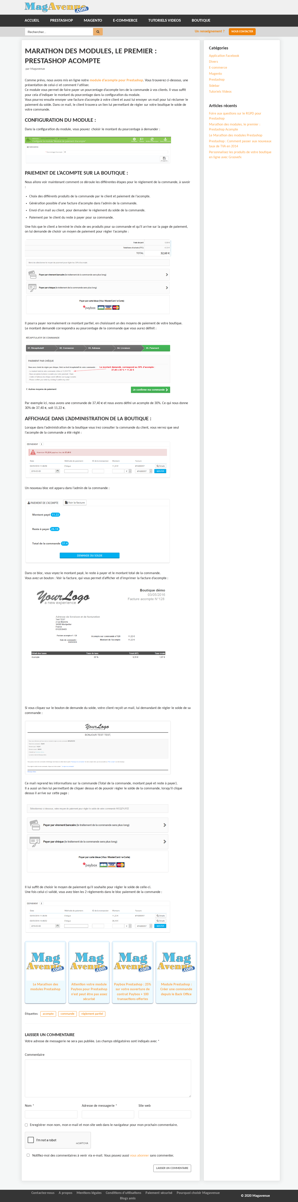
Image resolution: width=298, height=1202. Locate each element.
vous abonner (139, 1155)
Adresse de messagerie (99, 1106)
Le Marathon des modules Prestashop (235, 135)
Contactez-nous (42, 1193)
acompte (48, 1014)
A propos (65, 1193)
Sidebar (214, 86)
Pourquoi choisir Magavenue (198, 1193)
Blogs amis (127, 1198)
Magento (93, 21)
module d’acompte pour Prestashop (116, 80)
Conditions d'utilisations (123, 1193)
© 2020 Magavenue (255, 1196)
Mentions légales (89, 1193)
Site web (145, 1106)
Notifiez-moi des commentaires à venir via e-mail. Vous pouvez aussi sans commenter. (102, 1155)
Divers (213, 62)
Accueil (32, 21)
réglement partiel (92, 1014)
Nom (29, 1106)
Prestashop (61, 21)
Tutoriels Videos (164, 21)
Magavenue (37, 69)
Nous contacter (242, 31)
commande (67, 1014)
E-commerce (125, 21)
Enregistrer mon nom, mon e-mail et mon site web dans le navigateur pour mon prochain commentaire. (104, 1125)
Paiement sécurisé (159, 1193)
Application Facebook (224, 56)
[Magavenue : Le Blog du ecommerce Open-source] (57, 8)
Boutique (201, 21)
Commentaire (35, 1055)
